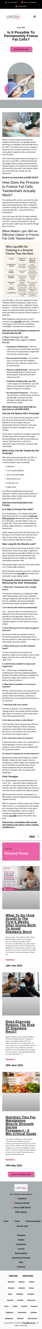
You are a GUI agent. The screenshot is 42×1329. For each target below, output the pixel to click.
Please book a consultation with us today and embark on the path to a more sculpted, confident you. (20, 824)
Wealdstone (9, 1318)
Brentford (11, 1282)
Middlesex (28, 1276)
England (13, 1276)
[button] (34, 16)
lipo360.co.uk (29, 1323)
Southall (24, 1306)
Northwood (31, 1300)
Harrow (31, 1288)
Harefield (21, 1288)
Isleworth (10, 1300)
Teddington (9, 1312)
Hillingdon (19, 1294)
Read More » (10, 959)
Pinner (6, 1306)
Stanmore (34, 1306)
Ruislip (15, 1306)
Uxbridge (33, 1312)
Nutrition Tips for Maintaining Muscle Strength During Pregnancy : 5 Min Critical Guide (21, 1125)
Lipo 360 (18, 322)
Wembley (20, 1318)
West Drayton (32, 1318)
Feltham (31, 1282)
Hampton (11, 1288)
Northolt (20, 1300)
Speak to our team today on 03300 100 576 (20, 177)
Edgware (22, 1282)
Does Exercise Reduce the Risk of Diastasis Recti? (20, 1026)
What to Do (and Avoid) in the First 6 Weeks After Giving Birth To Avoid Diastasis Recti (21, 923)
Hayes (10, 1294)
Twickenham (21, 1312)
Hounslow (30, 1294)
